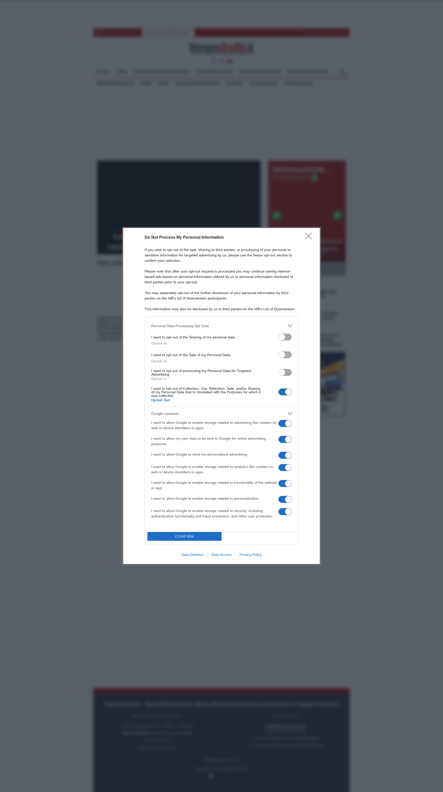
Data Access (221, 555)
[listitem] (221, 325)
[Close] (310, 238)
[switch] (285, 337)
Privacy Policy (250, 555)
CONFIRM (184, 536)
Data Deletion (193, 555)
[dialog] (221, 396)
